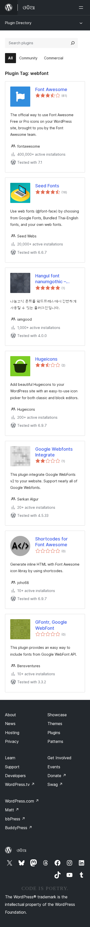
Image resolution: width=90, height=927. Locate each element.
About (10, 714)
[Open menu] (82, 7)
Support (12, 766)
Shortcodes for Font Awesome (51, 541)
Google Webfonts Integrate (54, 451)
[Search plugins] (73, 43)
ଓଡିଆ (21, 850)
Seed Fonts (47, 185)
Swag (55, 784)
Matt (12, 809)
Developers (15, 775)
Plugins (54, 732)
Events (54, 766)
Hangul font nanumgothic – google (50, 279)
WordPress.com (22, 801)
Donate (57, 775)
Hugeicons (46, 359)
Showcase (57, 714)
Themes (55, 723)
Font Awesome (51, 89)
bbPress (15, 818)
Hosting (12, 732)
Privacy (12, 741)
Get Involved (60, 757)
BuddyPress (18, 827)
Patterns (55, 741)
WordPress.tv (20, 784)
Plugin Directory (18, 23)
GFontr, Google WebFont (51, 624)
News (10, 723)
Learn (10, 757)
